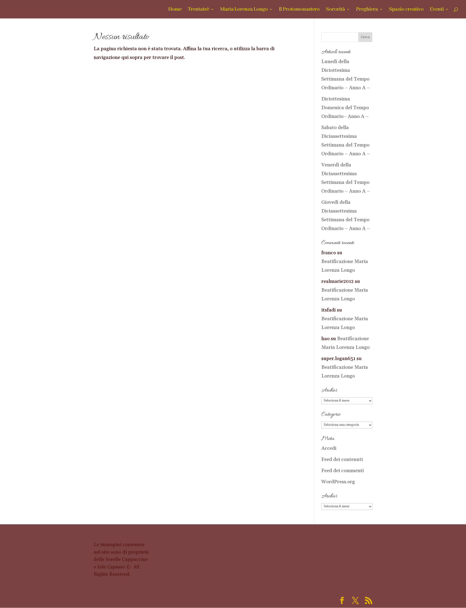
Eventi (437, 10)
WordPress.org (338, 482)
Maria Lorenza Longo (244, 10)
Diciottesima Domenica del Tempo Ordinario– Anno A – (345, 108)
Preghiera (367, 10)
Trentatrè (198, 10)
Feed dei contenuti (342, 459)
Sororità (335, 10)
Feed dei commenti (342, 471)
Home (175, 10)
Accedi (328, 448)
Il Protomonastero (299, 10)
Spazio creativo (406, 10)
